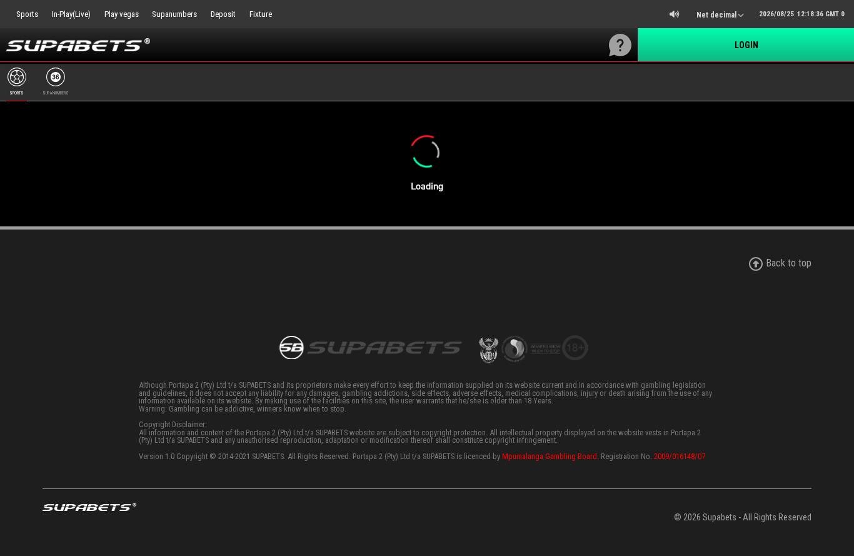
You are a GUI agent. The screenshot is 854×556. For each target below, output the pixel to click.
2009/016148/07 (679, 456)
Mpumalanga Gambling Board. (550, 456)
